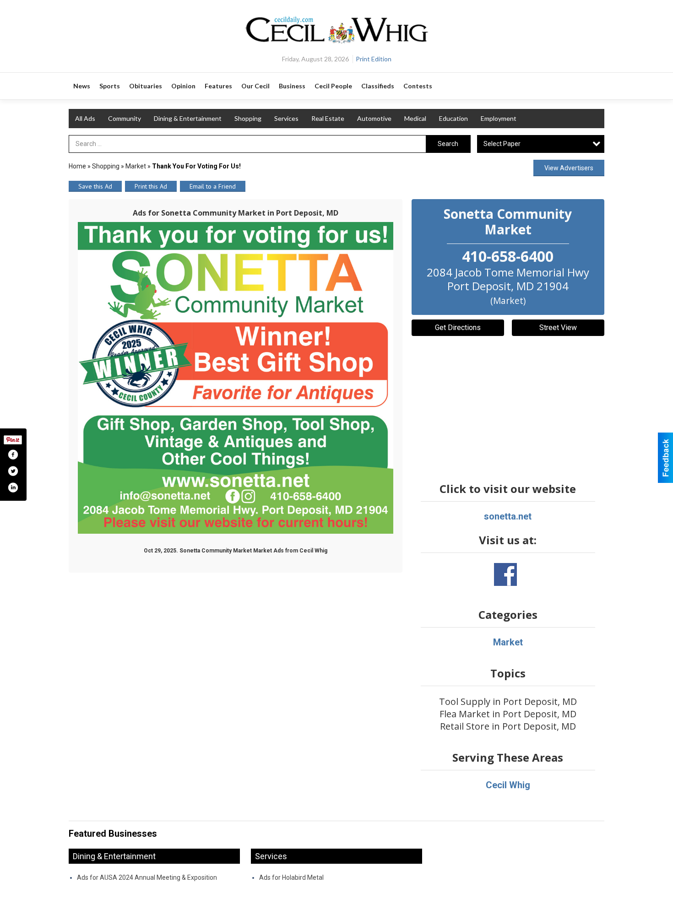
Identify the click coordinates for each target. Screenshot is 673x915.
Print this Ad (151, 186)
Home (77, 166)
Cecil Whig (508, 785)
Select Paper (502, 143)
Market (135, 166)
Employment (498, 118)
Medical (415, 118)
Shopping (247, 118)
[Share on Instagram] (13, 487)
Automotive (374, 118)
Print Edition (373, 59)
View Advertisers (568, 168)
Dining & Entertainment (188, 118)
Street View (558, 327)
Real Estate (327, 118)
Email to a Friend (213, 186)
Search (448, 143)
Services (286, 118)
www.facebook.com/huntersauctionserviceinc (505, 574)
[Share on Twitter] (13, 471)
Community (124, 118)
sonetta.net (508, 516)
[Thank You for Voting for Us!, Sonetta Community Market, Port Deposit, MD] (235, 378)
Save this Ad (95, 186)
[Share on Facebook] (13, 454)
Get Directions (458, 327)
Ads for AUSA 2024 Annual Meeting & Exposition (147, 877)
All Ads (85, 118)
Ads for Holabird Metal (291, 877)
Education (453, 118)
